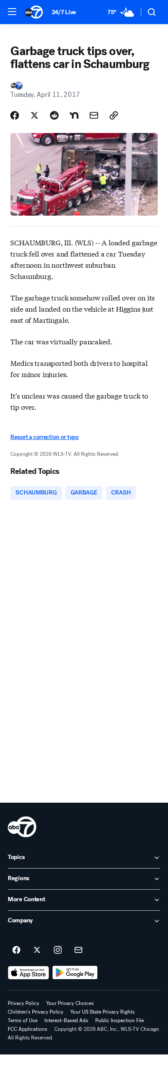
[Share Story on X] (34, 115)
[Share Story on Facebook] (14, 115)
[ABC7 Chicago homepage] (34, 12)
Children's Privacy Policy (35, 1011)
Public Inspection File (119, 1020)
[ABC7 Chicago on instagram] (57, 950)
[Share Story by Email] (94, 115)
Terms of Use (22, 1020)
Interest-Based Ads (66, 1020)
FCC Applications (27, 1029)
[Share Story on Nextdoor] (74, 115)
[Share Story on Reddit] (54, 115)
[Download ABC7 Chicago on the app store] (28, 973)
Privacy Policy (23, 1003)
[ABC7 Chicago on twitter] (37, 950)
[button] (12, 11)
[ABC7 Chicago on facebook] (16, 950)
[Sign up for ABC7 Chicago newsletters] (78, 950)
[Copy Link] (113, 115)
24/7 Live (64, 12)
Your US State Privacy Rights (102, 1011)
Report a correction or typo (44, 437)
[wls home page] (22, 826)
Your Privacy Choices (70, 1003)
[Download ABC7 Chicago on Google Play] (75, 973)
